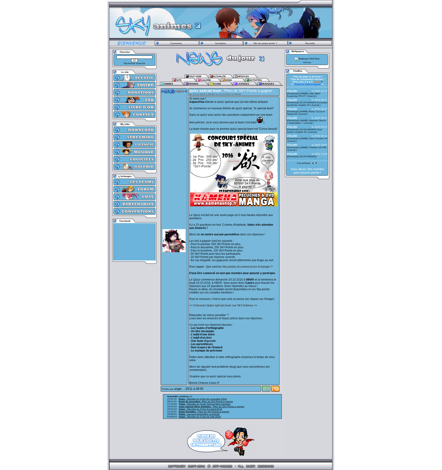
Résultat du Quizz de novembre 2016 (203, 399)
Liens (311, 96)
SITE (179, 80)
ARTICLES (243, 76)
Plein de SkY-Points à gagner (206, 401)
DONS (228, 80)
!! (318, 81)
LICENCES (243, 84)
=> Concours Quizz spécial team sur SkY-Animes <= (223, 305)
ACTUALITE (219, 76)
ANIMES (168, 84)
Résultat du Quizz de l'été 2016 (200, 416)
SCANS (217, 84)
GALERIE (206, 80)
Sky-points (229, 266)
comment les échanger (255, 266)
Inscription (220, 43)
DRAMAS (193, 84)
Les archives (303, 163)
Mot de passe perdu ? (265, 43)
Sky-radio (310, 43)
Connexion (176, 43)
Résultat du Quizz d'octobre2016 (200, 409)
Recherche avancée (134, 63)
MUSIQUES (268, 84)
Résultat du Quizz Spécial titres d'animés (204, 404)
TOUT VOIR (195, 76)
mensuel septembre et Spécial (199, 414)
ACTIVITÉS (256, 80)
